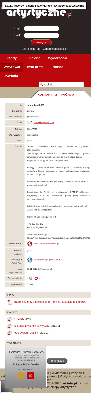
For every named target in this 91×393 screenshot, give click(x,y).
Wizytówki (78, 373)
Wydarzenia (60, 373)
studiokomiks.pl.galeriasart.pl (47, 260)
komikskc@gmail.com (44, 122)
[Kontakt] (11, 76)
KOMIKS (19, 319)
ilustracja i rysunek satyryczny (31, 325)
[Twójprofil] (34, 67)
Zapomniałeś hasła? (55, 48)
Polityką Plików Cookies (26, 364)
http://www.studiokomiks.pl (46, 244)
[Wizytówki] (11, 67)
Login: (18, 28)
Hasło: (18, 35)
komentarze (57, 360)
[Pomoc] (57, 67)
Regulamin (49, 376)
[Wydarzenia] (57, 58)
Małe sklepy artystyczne (59, 387)
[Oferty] (11, 58)
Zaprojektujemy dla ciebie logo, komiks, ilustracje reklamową (50, 301)
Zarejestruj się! (32, 48)
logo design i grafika (26, 332)
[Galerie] (34, 58)
